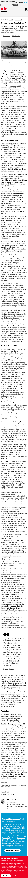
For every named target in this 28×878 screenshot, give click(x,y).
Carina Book (6, 36)
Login (16, 2)
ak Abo (25, 2)
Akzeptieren (6, 875)
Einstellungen (16, 875)
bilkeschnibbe (12, 802)
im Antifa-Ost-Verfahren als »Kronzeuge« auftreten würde (13, 292)
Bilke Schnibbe (16, 36)
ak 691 (11, 19)
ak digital (21, 2)
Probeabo (5, 846)
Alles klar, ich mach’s (12, 850)
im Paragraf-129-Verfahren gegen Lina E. (11, 87)
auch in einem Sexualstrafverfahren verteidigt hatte (13, 80)
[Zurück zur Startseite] (4, 9)
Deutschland (18, 19)
